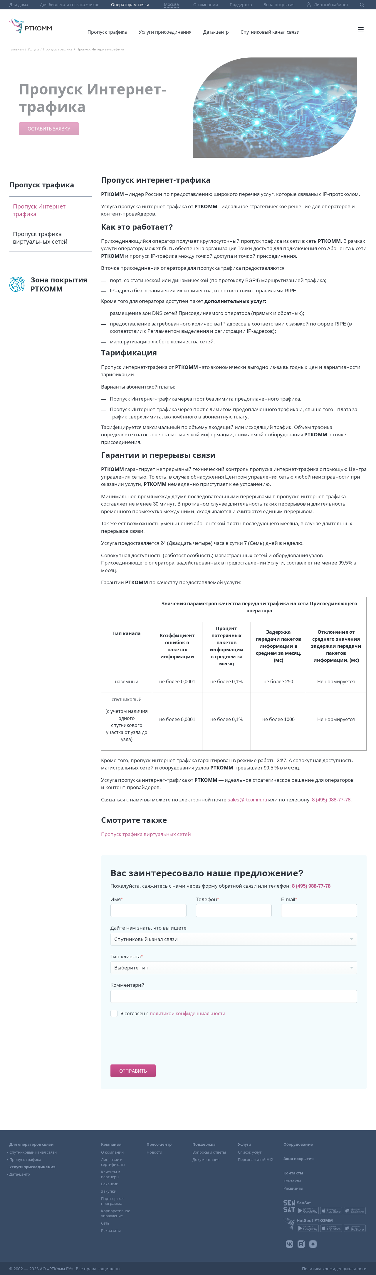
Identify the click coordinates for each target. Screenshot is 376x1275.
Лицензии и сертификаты (113, 1162)
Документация (205, 1159)
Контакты (292, 1181)
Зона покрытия (279, 4)
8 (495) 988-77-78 (331, 799)
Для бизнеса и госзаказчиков (69, 4)
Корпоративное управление (115, 1213)
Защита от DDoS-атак (225, 19)
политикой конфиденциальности (187, 1013)
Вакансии (109, 1183)
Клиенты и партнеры (110, 1174)
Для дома (18, 4)
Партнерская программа (113, 1201)
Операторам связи (130, 4)
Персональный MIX (255, 1159)
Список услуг (250, 1152)
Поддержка (241, 4)
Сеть (105, 1223)
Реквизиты (111, 1230)
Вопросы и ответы (209, 1152)
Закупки (108, 1191)
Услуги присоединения (165, 32)
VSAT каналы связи (260, 19)
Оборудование (298, 1144)
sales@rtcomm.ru (247, 799)
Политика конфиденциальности (334, 1268)
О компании (205, 4)
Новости (154, 1152)
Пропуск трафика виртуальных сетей (107, 16)
